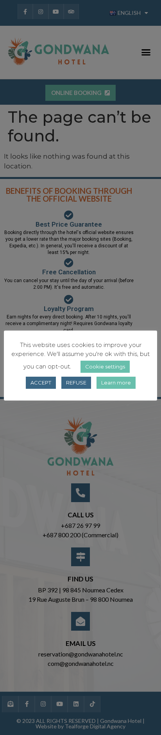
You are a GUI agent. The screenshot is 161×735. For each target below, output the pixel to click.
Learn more (116, 382)
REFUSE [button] (76, 382)
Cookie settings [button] (105, 366)
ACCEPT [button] (40, 382)
